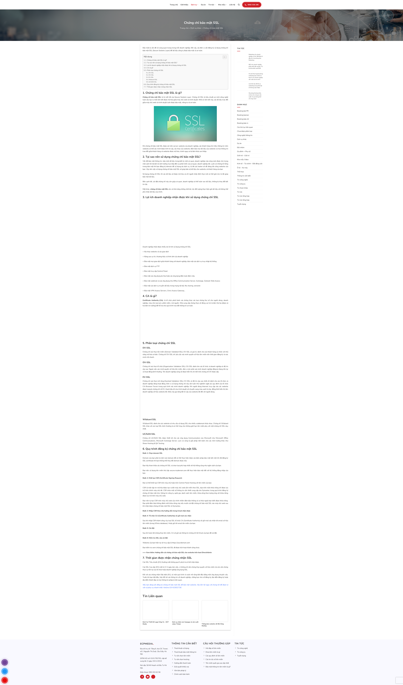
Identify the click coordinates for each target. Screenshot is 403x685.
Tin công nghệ (242, 180)
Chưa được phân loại (244, 131)
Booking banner (243, 115)
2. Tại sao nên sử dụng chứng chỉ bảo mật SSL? (161, 63)
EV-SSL (151, 77)
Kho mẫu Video (243, 160)
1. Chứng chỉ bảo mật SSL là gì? (156, 60)
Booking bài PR (243, 111)
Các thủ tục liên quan (245, 127)
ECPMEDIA (146, 644)
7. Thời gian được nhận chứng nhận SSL (158, 87)
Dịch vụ (194, 5)
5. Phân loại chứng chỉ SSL (154, 70)
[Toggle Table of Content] (223, 57)
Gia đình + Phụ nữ (243, 152)
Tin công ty (241, 184)
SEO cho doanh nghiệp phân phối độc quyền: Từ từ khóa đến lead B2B (256, 66)
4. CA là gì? (149, 68)
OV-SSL (151, 75)
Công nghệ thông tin (244, 135)
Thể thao (240, 172)
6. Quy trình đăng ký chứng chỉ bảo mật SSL (160, 84)
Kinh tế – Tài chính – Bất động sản (249, 164)
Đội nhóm (240, 148)
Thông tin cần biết (244, 176)
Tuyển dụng (241, 204)
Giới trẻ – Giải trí (243, 156)
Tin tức (211, 5)
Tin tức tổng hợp (243, 196)
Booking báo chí (243, 119)
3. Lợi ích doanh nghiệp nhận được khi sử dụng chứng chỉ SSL (165, 65)
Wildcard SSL (153, 80)
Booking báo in (242, 123)
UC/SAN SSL (153, 82)
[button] (239, 5)
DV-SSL (151, 73)
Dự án (203, 5)
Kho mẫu (221, 5)
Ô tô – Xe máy (242, 168)
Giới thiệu (184, 5)
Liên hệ (232, 5)
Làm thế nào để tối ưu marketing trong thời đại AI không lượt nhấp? (255, 86)
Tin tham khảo (242, 188)
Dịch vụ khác (195, 28)
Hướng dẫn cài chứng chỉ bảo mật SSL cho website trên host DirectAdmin (183, 552)
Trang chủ (174, 5)
